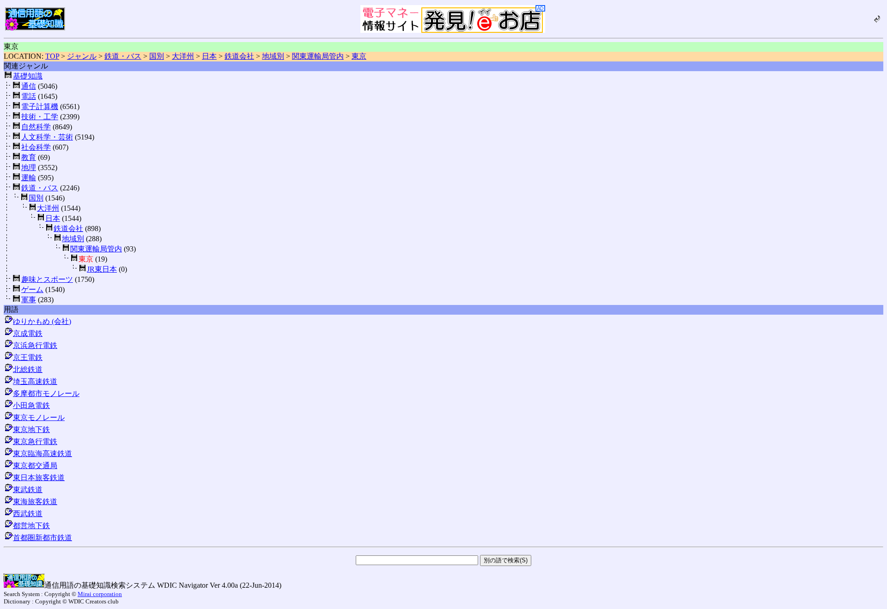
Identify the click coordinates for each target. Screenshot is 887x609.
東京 (359, 56)
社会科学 (36, 147)
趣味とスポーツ (47, 279)
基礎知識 (28, 76)
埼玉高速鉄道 (35, 381)
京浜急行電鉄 (35, 345)
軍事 (28, 300)
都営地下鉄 (31, 526)
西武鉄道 (28, 514)
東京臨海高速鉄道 (42, 453)
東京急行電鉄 (35, 441)
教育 (28, 157)
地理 (28, 167)
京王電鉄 (28, 357)
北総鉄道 (28, 369)
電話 (28, 96)
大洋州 (183, 56)
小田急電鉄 (31, 405)
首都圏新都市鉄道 (42, 538)
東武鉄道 (28, 489)
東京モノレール (39, 417)
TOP (52, 56)
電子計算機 (39, 106)
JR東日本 (102, 269)
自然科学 (36, 127)
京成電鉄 (28, 333)
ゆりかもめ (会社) (42, 321)
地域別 (273, 56)
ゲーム (32, 289)
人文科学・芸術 (47, 137)
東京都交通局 (35, 465)
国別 (156, 56)
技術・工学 (39, 117)
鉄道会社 (239, 56)
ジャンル (82, 56)
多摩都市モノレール (46, 393)
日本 (209, 56)
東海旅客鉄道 (35, 501)
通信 (28, 86)
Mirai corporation (100, 594)
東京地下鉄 (31, 429)
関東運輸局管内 (318, 56)
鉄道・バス (122, 56)
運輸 (28, 178)
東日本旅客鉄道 (39, 477)
